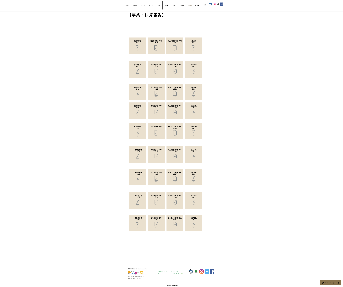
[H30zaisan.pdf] (193, 157)
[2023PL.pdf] (174, 72)
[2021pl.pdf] (174, 94)
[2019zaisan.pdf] (193, 133)
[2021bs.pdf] (156, 94)
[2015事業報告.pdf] (137, 225)
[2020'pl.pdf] (174, 113)
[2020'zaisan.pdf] (193, 113)
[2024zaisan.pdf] (193, 48)
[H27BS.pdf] (156, 225)
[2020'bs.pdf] (156, 113)
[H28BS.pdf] (156, 203)
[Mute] (180, 274)
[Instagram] (214, 4)
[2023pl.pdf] (174, 48)
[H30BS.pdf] (156, 157)
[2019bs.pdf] (156, 133)
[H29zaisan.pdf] (193, 179)
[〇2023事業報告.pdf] (137, 48)
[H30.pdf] (174, 157)
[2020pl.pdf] (174, 133)
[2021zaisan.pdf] (193, 94)
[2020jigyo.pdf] (137, 134)
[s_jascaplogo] (210, 4)
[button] (205, 4)
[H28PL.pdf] (174, 203)
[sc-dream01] (196, 271)
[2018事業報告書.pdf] (137, 157)
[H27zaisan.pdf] (193, 225)
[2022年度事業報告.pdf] (137, 72)
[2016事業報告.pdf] (137, 203)
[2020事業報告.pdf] (137, 113)
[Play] (159, 274)
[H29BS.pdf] (156, 179)
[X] (218, 4)
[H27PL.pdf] (174, 225)
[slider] (182, 273)
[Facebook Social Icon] (221, 4)
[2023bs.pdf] (156, 72)
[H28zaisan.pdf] (193, 203)
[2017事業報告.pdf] (137, 180)
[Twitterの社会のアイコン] (207, 271)
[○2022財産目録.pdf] (193, 72)
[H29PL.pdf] (174, 179)
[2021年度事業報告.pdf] (137, 95)
